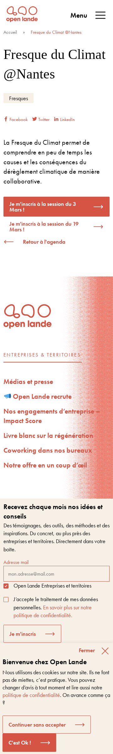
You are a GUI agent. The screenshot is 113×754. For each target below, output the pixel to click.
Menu (78, 15)
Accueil (10, 32)
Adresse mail (16, 562)
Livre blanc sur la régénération (48, 435)
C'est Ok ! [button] (19, 742)
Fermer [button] (87, 650)
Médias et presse (28, 381)
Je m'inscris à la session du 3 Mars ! (42, 206)
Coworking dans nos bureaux (47, 450)
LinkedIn (67, 119)
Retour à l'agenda (44, 241)
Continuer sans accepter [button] (37, 724)
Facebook (18, 119)
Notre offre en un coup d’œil (45, 465)
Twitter (43, 119)
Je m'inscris (22, 633)
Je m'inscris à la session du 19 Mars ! (43, 226)
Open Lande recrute (41, 396)
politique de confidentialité (31, 695)
